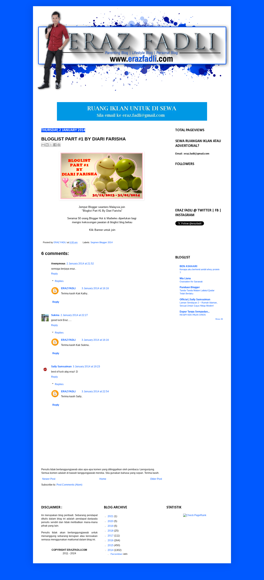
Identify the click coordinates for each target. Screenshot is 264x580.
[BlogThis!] (47, 145)
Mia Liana (185, 278)
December (117, 554)
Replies (59, 281)
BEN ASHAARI (188, 266)
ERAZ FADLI (68, 288)
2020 (111, 521)
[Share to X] (51, 145)
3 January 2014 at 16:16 (95, 288)
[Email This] (43, 145)
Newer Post (48, 478)
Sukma (55, 315)
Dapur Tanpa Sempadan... (195, 311)
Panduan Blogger (190, 287)
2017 (111, 535)
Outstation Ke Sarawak (191, 281)
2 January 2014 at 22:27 (74, 315)
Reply (54, 273)
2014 (111, 550)
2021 (111, 516)
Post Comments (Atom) (69, 484)
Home (102, 478)
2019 (111, 526)
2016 (111, 540)
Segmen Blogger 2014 (102, 242)
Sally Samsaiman (61, 366)
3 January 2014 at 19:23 (86, 366)
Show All (219, 319)
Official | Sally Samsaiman (195, 299)
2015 (111, 545)
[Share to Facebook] (55, 145)
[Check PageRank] (194, 515)
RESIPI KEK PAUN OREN (193, 315)
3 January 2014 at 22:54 (95, 391)
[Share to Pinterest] (59, 145)
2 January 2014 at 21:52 (80, 263)
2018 (111, 530)
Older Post (156, 478)
